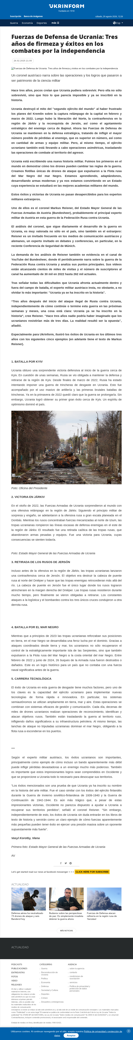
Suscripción (15, 16)
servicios (73, 982)
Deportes (42, 22)
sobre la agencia (77, 968)
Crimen (44, 998)
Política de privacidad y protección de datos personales (80, 988)
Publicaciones (19, 968)
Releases (16, 985)
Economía (27, 22)
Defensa (45, 986)
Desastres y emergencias (52, 1002)
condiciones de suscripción (76, 977)
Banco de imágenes (33, 16)
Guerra (14, 22)
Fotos (14, 977)
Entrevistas (18, 972)
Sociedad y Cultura (49, 990)
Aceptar (71, 1035)
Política (44, 978)
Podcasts (16, 964)
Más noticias (66, 931)
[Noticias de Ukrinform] (66, 6)
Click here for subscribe (92, 872)
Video (14, 981)
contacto (73, 972)
